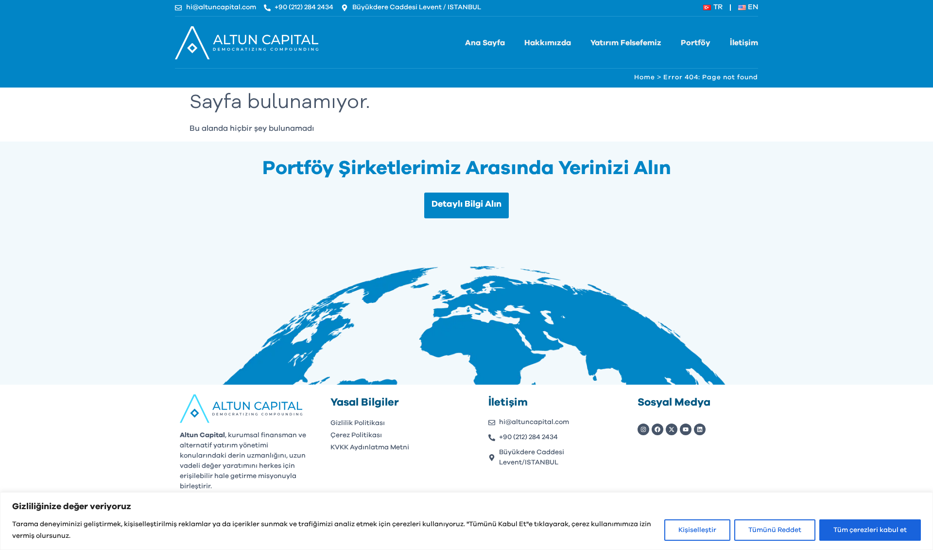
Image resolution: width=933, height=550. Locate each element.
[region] (466, 521)
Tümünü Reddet (774, 530)
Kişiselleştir (697, 530)
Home (644, 77)
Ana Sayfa (485, 43)
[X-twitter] (671, 429)
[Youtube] (685, 429)
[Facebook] (657, 429)
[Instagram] (643, 429)
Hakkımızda (547, 43)
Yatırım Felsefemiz (625, 43)
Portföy (695, 43)
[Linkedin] (700, 429)
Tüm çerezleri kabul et (870, 530)
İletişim (744, 43)
